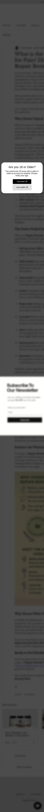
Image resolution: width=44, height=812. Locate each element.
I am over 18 (22, 181)
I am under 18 (22, 187)
